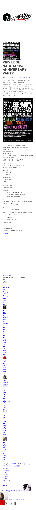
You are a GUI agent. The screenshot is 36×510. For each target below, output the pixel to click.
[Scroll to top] (5, 501)
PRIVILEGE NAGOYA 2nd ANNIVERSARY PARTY (15, 67)
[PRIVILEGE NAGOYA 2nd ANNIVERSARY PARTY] (12, 59)
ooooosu (30, 77)
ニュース (19, 77)
